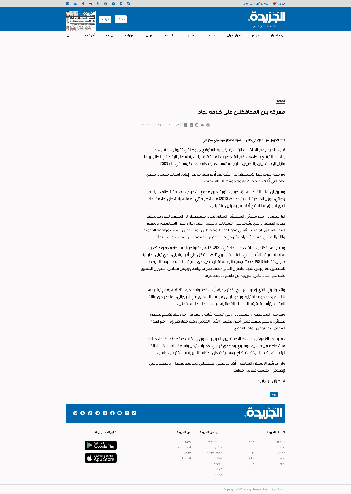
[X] (98, 4)
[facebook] (105, 4)
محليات (189, 35)
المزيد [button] (69, 35)
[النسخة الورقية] (81, 19)
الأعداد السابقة (184, 447)
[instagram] (121, 4)
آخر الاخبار (281, 441)
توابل (149, 35)
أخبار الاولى (280, 452)
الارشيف (105, 19)
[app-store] (101, 456)
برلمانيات (251, 441)
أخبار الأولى (234, 35)
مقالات (210, 35)
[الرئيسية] (266, 16)
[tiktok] (83, 4)
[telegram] (90, 4)
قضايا (219, 458)
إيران (274, 394)
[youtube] (113, 4)
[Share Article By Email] (202, 124)
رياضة (110, 35)
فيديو (255, 35)
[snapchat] (75, 4)
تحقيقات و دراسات (214, 452)
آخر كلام (90, 35)
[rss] (128, 4)
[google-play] (101, 443)
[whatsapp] (67, 4)
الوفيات (218, 474)
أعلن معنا (186, 458)
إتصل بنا (187, 441)
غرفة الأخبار (278, 35)
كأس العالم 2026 (214, 441)
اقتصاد (168, 35)
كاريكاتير (218, 469)
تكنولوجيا (218, 463)
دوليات (129, 35)
